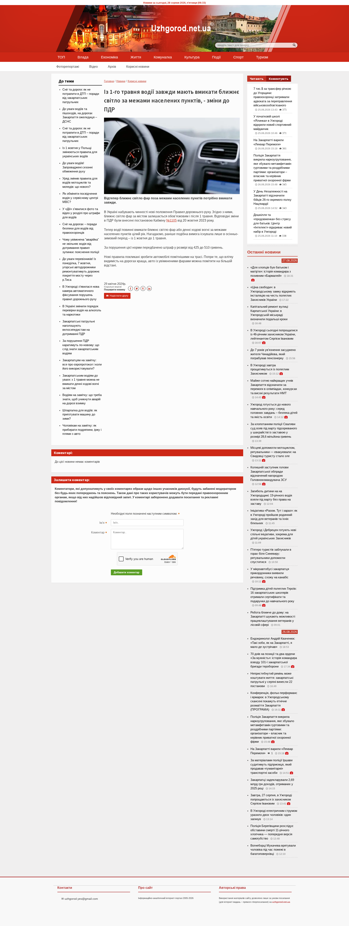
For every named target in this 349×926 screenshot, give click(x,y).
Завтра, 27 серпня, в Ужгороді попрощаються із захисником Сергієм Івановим (271, 799)
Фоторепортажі (67, 66)
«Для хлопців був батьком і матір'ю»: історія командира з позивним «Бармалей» (270, 271)
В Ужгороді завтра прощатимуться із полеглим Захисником (269, 369)
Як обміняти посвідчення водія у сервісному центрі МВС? (80, 198)
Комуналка (163, 57)
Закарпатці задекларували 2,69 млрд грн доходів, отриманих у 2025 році (272, 784)
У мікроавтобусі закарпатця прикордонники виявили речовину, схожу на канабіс (269, 573)
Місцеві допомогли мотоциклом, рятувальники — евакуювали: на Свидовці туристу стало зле (273, 452)
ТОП (61, 57)
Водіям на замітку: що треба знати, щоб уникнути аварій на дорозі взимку (82, 399)
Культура (192, 57)
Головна (109, 81)
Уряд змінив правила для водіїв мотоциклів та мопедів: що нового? (79, 182)
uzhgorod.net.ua (281, 902)
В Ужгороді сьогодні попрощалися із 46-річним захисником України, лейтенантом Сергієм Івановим (273, 334)
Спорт (238, 57)
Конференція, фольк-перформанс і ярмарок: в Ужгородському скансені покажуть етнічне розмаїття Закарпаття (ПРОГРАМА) (273, 701)
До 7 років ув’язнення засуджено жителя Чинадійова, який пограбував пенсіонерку (273, 354)
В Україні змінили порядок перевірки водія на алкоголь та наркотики (81, 310)
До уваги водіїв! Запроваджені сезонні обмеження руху (77, 167)
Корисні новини (137, 66)
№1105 (171, 220)
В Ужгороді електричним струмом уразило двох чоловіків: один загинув (273, 815)
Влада (83, 57)
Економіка (109, 57)
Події (216, 57)
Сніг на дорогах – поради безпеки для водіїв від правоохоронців (79, 228)
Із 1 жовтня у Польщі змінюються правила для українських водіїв (79, 152)
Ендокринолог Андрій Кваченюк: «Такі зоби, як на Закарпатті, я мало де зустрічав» (272, 642)
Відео (93, 66)
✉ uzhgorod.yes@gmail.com (79, 898)
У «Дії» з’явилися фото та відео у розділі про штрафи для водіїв (81, 213)
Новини (120, 81)
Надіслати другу (117, 295)
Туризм (262, 57)
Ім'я (103, 523)
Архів (112, 66)
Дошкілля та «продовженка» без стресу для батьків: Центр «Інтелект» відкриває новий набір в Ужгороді (272, 223)
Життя (135, 57)
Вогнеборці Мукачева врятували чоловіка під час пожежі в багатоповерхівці (273, 849)
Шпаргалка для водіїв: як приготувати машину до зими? (79, 414)
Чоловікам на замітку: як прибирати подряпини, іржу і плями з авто (81, 429)
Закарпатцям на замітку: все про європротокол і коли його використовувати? (82, 364)
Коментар (99, 533)
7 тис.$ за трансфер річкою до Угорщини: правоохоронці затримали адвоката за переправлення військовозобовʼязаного (272, 97)
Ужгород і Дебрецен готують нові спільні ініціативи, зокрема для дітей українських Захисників (273, 534)
